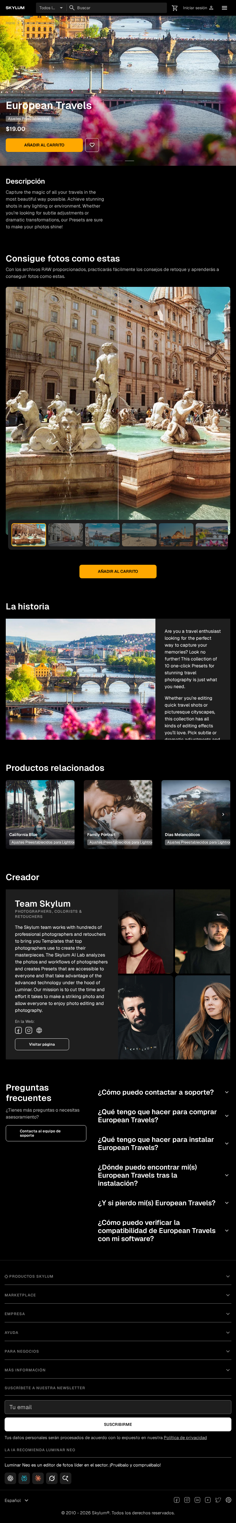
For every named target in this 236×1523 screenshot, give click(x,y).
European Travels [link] (84, 22)
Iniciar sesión (198, 8)
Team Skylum (73, 118)
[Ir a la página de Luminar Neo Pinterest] (228, 1500)
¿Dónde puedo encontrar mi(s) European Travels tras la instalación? (164, 1175)
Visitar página (42, 1044)
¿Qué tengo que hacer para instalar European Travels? (164, 1143)
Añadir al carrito (44, 145)
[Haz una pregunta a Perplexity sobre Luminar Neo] (24, 1478)
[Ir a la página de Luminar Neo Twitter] (218, 1500)
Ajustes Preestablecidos (42, 22)
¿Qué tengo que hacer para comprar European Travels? (164, 1115)
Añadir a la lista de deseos (39, 807)
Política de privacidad (185, 1437)
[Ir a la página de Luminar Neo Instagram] (187, 1500)
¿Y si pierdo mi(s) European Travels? (164, 1202)
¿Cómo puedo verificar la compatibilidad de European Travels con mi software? (164, 1230)
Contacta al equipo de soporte (40, 1133)
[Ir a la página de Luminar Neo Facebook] (177, 1500)
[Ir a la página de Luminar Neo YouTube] (208, 1500)
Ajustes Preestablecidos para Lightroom (45, 842)
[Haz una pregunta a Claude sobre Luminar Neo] (38, 1478)
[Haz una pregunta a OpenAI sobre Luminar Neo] (10, 1478)
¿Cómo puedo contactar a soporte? (164, 1092)
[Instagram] (28, 1030)
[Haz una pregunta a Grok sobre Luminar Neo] (52, 1478)
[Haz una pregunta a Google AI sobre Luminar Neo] (65, 1478)
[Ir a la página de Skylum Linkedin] (197, 1500)
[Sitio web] (39, 1030)
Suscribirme (118, 1424)
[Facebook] (18, 1030)
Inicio (10, 22)
